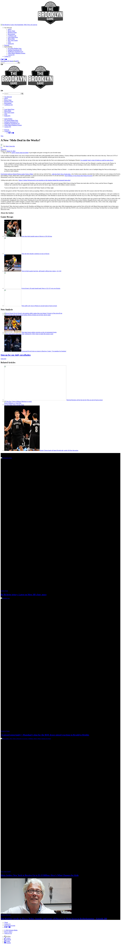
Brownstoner (11, 34)
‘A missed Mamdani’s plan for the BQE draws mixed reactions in (45, 735)
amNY (10, 29)
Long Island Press (13, 37)
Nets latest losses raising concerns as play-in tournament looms (39, 332)
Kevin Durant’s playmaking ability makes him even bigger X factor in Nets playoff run (38, 313)
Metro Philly (11, 39)
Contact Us (7, 56)
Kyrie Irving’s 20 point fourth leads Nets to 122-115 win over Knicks (41, 288)
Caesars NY (11, 55)
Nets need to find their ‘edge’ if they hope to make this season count (31, 334)
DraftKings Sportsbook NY (15, 51)
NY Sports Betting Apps (14, 48)
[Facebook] (1, 59)
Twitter (8, 941)
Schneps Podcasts (6, 915)
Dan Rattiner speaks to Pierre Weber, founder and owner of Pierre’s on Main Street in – (54, 918)
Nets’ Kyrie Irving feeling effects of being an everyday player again (32, 315)
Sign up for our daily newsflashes (16, 355)
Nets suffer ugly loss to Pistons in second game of (39, 305)
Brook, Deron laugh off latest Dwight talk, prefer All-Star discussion (59, 450)
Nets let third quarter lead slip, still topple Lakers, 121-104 (41, 271)
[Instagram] (4, 59)
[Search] (18, 63)
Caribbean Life (12, 35)
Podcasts (6, 45)
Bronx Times (11, 31)
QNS (9, 42)
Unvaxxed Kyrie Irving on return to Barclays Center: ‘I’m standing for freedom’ (44, 351)
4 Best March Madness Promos (16, 53)
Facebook (8, 939)
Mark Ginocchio (10, 146)
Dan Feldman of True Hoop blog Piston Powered (79, 175)
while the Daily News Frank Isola (61, 174)
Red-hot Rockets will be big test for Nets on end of (85, 400)
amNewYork (4, 591)
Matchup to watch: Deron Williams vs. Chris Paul (18, 402)
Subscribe (3, 358)
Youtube (8, 942)
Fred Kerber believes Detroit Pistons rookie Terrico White (17, 174)
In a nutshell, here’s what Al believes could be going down (97, 160)
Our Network (8, 97)
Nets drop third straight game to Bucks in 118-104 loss (37, 236)
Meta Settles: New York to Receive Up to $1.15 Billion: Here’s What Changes (40, 875)
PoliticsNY (11, 43)
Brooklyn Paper (12, 32)
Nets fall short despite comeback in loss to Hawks (35, 253)
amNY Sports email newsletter (20, 152)
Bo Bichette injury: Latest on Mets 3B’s (24, 594)
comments (3, 149)
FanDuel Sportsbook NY (15, 50)
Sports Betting (8, 118)
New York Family (13, 40)
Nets (2, 136)
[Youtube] (6, 59)
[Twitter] (2, 59)
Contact (8, 938)
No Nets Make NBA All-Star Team (14, 404)
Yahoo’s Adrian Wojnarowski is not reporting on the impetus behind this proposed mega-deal (44, 180)
